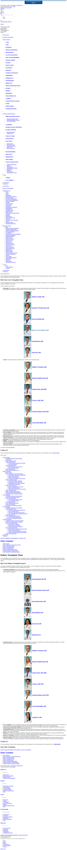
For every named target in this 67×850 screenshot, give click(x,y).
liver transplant (11, 447)
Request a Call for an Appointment (24, 749)
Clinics (7, 194)
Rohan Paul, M (36, 635)
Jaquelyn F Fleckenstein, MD (40, 308)
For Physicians (6, 814)
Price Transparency (7, 845)
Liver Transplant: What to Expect (15, 499)
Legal (4, 842)
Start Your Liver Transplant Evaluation (14, 505)
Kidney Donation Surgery (13, 477)
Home (2, 538)
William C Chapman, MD (39, 367)
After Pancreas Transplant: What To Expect (17, 531)
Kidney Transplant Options (11, 479)
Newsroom (5, 829)
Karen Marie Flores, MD (39, 601)
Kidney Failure (9, 472)
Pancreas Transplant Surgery (14, 530)
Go (1, 20)
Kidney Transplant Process (11, 485)
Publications (5, 830)
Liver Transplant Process (11, 498)
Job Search (5, 799)
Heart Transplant (6, 457)
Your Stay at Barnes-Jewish (11, 252)
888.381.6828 (56, 452)
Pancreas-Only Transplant (13, 524)
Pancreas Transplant (7, 519)
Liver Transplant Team (10, 501)
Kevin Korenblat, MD (38, 319)
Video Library (6, 831)
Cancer (7, 193)
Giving (4, 175)
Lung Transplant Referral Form (14, 517)
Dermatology (8, 195)
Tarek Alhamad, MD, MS (39, 579)
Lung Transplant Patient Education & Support (17, 513)
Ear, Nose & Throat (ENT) (11, 199)
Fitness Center (9, 249)
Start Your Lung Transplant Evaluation (14, 518)
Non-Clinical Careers (7, 803)
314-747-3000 (12, 766)
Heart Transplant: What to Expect (15, 466)
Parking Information (11, 132)
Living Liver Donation (10, 504)
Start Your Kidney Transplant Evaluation (14, 493)
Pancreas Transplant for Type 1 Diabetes (14, 521)
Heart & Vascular (9, 203)
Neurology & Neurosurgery (11, 207)
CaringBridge (8, 233)
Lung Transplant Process (11, 509)
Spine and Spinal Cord (10, 217)
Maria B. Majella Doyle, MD (40, 378)
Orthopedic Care (9, 209)
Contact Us (9, 21)
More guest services (11, 148)
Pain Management (9, 210)
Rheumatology (9, 216)
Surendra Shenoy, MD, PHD (40, 411)
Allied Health (6, 802)
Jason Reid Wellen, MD (39, 422)
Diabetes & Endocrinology (11, 196)
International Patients (10, 248)
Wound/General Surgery (11, 223)
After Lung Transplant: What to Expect (16, 512)
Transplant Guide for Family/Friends (13, 492)
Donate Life (5, 534)
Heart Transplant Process (11, 465)
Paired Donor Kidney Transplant (15, 480)
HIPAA (4, 843)
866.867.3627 (20, 5)
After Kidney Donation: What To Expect (16, 478)
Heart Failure (8, 459)
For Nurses (5, 815)
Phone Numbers (9, 251)
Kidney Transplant (7, 471)
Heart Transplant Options (11, 460)
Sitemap (4, 846)
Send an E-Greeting (10, 238)
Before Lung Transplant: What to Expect (16, 510)
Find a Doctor (6, 34)
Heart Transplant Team (10, 469)
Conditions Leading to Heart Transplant (14, 458)
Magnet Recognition (7, 819)
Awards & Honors (7, 788)
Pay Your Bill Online (11, 121)
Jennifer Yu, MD (37, 717)
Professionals (6, 818)
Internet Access (10, 143)
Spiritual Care (9, 147)
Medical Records (9, 250)
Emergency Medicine (10, 201)
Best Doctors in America (8, 786)
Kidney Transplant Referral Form (12, 491)
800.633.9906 (57, 744)
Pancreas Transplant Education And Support (17, 532)
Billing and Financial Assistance (12, 228)
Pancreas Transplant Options (12, 523)
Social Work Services (11, 146)
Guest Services (9, 241)
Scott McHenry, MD (37, 341)
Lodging (8, 165)
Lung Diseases (9, 204)
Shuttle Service (10, 133)
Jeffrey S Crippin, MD (38, 296)
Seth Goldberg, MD (37, 612)
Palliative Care (9, 211)
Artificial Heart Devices (11, 462)
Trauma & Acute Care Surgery (12, 220)
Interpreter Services (11, 144)
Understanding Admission (12, 167)
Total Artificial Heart (12, 464)
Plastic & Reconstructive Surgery (12, 213)
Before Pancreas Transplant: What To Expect (17, 528)
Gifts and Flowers (9, 240)
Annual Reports (6, 787)
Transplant (8, 218)
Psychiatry (8, 214)
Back (7, 191)
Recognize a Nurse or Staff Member (13, 234)
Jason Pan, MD (36, 352)
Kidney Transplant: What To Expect (15, 486)
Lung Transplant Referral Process (13, 516)
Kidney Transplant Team (11, 490)
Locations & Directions (10, 235)
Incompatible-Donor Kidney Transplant (16, 483)
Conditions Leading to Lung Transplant (14, 507)
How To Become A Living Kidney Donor (14, 473)
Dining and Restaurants (11, 164)
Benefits (5, 804)
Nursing (4, 800)
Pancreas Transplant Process (11, 527)
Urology (7, 221)
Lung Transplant (6, 506)
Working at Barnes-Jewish (8, 805)
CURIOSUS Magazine (8, 832)
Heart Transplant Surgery (13, 467)
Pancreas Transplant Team (11, 533)
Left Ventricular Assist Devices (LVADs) (16, 463)
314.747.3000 (12, 6)
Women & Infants (9, 222)
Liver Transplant (6, 494)
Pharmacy (9, 170)
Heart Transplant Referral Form (12, 470)
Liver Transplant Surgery (13, 500)
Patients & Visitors (7, 225)
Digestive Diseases (10, 197)
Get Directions (4, 21)
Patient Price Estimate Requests (13, 120)
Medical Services (6, 39)
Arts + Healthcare (9, 267)
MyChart (2, 12)
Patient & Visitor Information (9, 113)
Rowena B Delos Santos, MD (40, 590)
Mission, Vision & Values (8, 790)
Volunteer (8, 268)
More (4, 791)
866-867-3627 (20, 765)
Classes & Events (6, 828)
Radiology (8, 215)
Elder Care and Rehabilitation (12, 200)
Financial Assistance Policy (12, 118)
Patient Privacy (6, 844)
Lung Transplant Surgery (13, 511)
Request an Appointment (8, 37)
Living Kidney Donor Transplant (15, 482)
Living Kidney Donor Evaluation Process (17, 474)
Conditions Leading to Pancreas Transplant (14, 520)
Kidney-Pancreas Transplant (14, 484)
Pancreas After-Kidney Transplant (15, 526)
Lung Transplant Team (10, 514)
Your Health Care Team (12, 172)
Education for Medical (7, 816)
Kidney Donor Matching (13, 476)
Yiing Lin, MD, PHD (37, 400)
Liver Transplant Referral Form (12, 503)
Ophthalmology (9, 208)
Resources (5, 535)
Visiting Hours (10, 171)
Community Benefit (7, 789)
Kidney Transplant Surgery (14, 487)
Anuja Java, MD (36, 623)
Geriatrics (8, 202)
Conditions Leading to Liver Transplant (14, 496)
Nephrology (8, 206)
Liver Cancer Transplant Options (12, 497)
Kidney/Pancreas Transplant (14, 525)
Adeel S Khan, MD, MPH (39, 389)
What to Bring (10, 166)
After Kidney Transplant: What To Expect (17, 489)
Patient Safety (9, 169)
